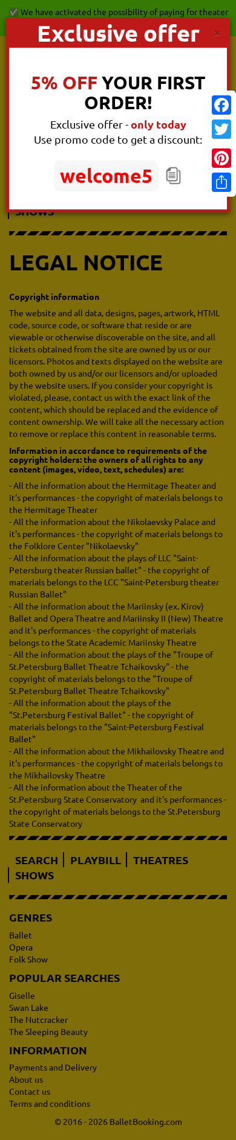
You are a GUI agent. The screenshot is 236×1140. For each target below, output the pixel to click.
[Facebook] (221, 105)
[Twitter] (221, 129)
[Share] (221, 182)
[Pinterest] (221, 158)
